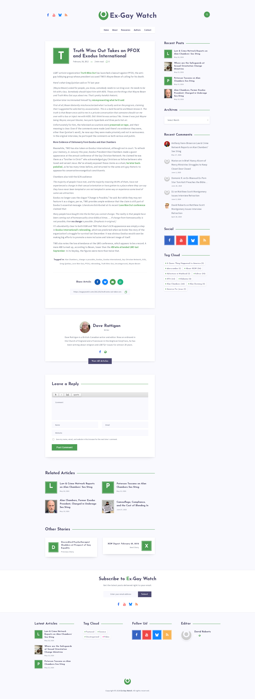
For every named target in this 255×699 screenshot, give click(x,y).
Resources (125, 30)
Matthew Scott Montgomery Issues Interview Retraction (188, 209)
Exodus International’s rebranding (73, 229)
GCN (144, 259)
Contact (147, 30)
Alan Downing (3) (197, 284)
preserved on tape (119, 124)
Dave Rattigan (106, 326)
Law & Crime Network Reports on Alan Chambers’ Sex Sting (190, 147)
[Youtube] (54, 15)
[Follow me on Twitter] (94, 351)
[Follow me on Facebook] (100, 352)
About (115, 30)
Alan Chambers (71, 259)
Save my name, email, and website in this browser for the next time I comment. (87, 439)
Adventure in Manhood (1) (178, 274)
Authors (137, 30)
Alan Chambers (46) (176, 284)
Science (102, 632)
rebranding (95, 263)
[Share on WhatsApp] (120, 282)
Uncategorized (121, 263)
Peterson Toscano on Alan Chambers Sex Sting (57, 662)
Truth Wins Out (88, 72)
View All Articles (100, 361)
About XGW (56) (193, 269)
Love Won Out (78, 263)
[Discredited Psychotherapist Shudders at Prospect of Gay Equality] (71, 547)
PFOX (87, 263)
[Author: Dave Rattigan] (85, 326)
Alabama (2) (185, 279)
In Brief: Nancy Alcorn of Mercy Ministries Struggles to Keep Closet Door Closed (189, 164)
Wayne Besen (134, 263)
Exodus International (112, 259)
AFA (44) (171, 279)
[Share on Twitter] (105, 282)
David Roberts (178, 205)
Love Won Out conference (132, 205)
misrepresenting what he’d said (108, 100)
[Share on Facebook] (97, 282)
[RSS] (66, 15)
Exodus (99, 259)
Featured (90, 632)
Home (106, 30)
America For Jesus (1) (176, 289)
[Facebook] (47, 15)
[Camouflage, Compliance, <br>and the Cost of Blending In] (108, 506)
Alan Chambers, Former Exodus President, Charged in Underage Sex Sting (78, 504)
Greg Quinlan (65, 263)
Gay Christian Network (131, 259)
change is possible (87, 259)
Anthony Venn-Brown (182, 143)
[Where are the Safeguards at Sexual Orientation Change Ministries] (168, 66)
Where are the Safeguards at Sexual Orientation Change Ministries (189, 66)
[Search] (207, 14)
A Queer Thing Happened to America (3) (185, 263)
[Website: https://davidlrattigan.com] (105, 352)
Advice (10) (200, 274)
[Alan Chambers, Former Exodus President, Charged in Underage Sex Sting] (51, 506)
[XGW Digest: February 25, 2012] (129, 546)
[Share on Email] (113, 282)
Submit (144, 594)
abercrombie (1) (174, 269)
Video (106, 637)
